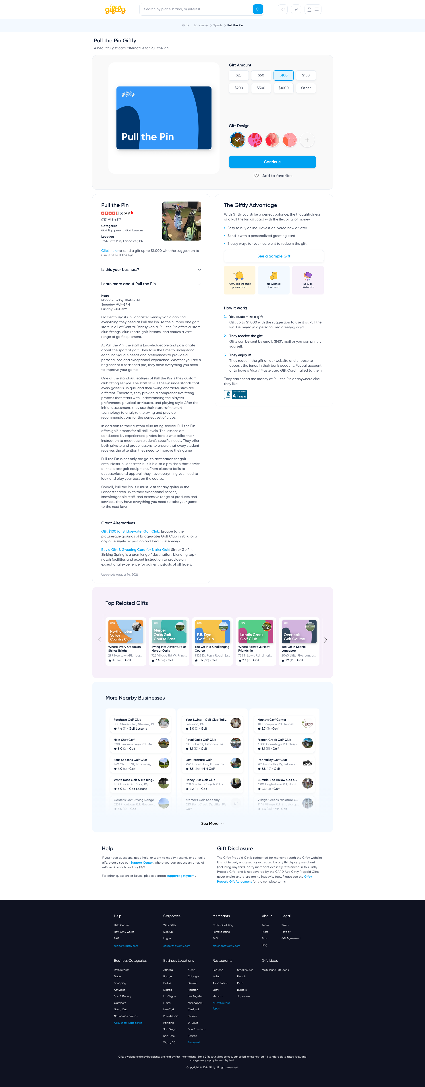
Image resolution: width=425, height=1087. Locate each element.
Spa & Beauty (122, 996)
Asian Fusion (220, 983)
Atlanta (168, 970)
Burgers (242, 989)
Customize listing (223, 925)
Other (306, 88)
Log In (167, 938)
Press (265, 931)
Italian (216, 976)
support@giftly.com (181, 876)
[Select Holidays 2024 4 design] (237, 139)
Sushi (216, 989)
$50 (261, 75)
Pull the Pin (235, 25)
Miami (166, 1003)
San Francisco (196, 1029)
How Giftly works (124, 931)
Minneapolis (195, 1003)
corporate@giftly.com (176, 945)
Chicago (193, 976)
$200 (238, 88)
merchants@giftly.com (226, 945)
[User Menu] (313, 9)
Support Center (142, 863)
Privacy (286, 931)
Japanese (243, 996)
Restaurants (121, 970)
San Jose (169, 1036)
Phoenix (192, 1016)
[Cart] (296, 9)
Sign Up (168, 931)
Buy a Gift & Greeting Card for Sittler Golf (135, 550)
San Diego (169, 1029)
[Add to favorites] (272, 176)
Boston (167, 976)
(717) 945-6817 (111, 219)
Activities (119, 989)
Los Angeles (195, 996)
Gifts (185, 25)
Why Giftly (169, 925)
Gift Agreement (291, 938)
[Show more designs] (307, 139)
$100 (283, 75)
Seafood (218, 970)
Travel (117, 976)
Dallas (167, 983)
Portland (168, 1022)
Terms (285, 925)
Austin (191, 970)
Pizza (240, 983)
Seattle (192, 1036)
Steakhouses (245, 970)
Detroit (167, 989)
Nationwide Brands (125, 1016)
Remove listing (221, 931)
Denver (192, 983)
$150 (306, 75)
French (241, 976)
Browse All (194, 1042)
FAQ (116, 938)
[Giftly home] (115, 10)
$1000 (283, 88)
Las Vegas (169, 996)
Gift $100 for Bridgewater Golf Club (130, 531)
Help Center (121, 925)
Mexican (218, 996)
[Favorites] (283, 9)
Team (265, 925)
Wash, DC (169, 1042)
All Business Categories (128, 1022)
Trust (265, 938)
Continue (272, 161)
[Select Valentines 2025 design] (255, 139)
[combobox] (202, 9)
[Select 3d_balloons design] (272, 139)
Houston (193, 989)
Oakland (193, 1009)
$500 (261, 88)
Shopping (120, 983)
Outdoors (120, 1003)
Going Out (120, 1009)
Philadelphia (170, 1016)
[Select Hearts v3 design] (289, 139)
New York (168, 1009)
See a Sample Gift (273, 256)
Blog (264, 945)
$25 (239, 75)
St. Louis (193, 1022)
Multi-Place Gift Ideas (275, 970)
